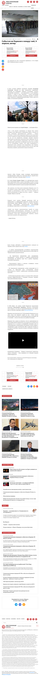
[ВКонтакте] (3, 64)
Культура (18, 618)
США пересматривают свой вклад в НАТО (13, 581)
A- (34, 39)
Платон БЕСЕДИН (10, 508)
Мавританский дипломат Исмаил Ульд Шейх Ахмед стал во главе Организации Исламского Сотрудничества (10, 435)
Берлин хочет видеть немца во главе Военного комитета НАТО (18, 584)
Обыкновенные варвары (9, 496)
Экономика (20, 6)
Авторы (23, 625)
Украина (4, 386)
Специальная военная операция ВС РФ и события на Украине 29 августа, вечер (10, 456)
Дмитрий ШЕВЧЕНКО (10, 467)
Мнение (29, 6)
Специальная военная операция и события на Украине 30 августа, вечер (9, 415)
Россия (9, 386)
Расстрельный (31, 206)
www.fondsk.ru (31, 672)
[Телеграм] (3, 61)
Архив (30, 625)
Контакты (27, 625)
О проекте (19, 625)
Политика (15, 6)
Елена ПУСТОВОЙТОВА (11, 481)
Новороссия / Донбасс (7, 388)
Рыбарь (26, 246)
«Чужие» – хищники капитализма (11, 524)
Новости (11, 6)
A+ (33, 39)
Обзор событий (9, 431)
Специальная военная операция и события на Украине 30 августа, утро (28, 415)
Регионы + (7, 7)
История (25, 6)
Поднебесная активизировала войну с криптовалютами (17, 489)
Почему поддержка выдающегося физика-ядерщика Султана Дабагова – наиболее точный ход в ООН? (29, 456)
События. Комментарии (8, 532)
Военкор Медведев (29, 310)
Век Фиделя (6, 522)
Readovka (28, 177)
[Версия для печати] (37, 38)
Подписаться (12, 55)
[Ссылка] (3, 70)
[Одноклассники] (3, 67)
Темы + (3, 7)
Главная (3, 618)
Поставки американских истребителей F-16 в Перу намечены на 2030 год (28, 435)
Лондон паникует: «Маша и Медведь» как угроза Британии (17, 527)
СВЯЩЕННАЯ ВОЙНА (33, 7)
